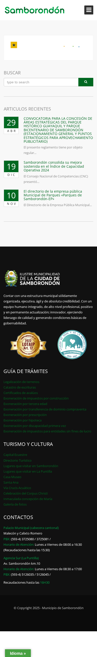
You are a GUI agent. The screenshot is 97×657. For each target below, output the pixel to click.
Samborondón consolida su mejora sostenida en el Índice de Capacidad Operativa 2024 (54, 166)
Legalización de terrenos (21, 382)
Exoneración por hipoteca (22, 420)
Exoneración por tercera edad (25, 403)
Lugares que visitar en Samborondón (30, 466)
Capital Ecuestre (15, 454)
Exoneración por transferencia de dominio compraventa (44, 409)
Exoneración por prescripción (25, 414)
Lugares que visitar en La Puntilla (27, 471)
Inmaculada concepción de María (27, 499)
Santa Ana (10, 482)
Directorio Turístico (17, 460)
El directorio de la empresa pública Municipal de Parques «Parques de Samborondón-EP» (53, 195)
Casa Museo (12, 477)
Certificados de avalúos (20, 393)
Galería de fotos (15, 504)
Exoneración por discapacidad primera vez (34, 425)
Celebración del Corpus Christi (25, 493)
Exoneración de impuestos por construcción (36, 398)
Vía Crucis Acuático (17, 488)
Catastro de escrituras (19, 387)
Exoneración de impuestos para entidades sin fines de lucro (47, 431)
